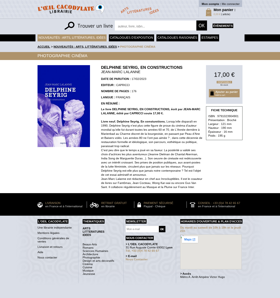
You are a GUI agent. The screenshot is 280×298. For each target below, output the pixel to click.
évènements (223, 25)
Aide (40, 252)
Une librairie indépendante (55, 227)
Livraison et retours (50, 246)
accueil (44, 46)
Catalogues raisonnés (177, 37)
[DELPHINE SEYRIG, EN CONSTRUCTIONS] (64, 148)
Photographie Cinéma (137, 46)
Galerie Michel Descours (139, 295)
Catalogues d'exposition (131, 37)
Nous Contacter (137, 259)
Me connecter (231, 4)
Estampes (209, 37)
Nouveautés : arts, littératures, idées (72, 37)
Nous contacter (47, 257)
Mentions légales (48, 233)
